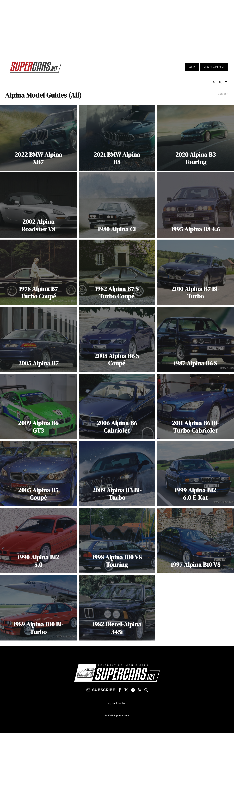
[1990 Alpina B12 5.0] (38, 540)
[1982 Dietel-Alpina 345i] (117, 607)
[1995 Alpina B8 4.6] (195, 205)
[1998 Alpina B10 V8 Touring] (117, 540)
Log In (192, 67)
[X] (126, 690)
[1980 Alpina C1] (117, 205)
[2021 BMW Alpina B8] (117, 138)
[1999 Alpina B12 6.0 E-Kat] (195, 473)
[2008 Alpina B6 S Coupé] (117, 339)
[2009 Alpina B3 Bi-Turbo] (117, 473)
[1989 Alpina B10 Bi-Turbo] (38, 607)
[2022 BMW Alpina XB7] (38, 138)
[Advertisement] (117, 28)
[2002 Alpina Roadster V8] (38, 205)
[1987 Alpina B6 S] (195, 339)
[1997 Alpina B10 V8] (195, 540)
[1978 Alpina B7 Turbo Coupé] (38, 272)
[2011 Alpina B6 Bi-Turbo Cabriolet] (195, 406)
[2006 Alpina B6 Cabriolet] (117, 406)
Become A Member (214, 67)
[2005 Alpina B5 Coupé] (38, 473)
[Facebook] (119, 690)
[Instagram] (133, 690)
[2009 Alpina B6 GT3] (38, 406)
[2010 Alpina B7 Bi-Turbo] (195, 272)
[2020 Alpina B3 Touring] (195, 138)
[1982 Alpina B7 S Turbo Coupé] (117, 272)
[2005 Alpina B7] (38, 339)
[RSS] (139, 690)
